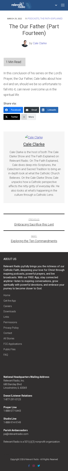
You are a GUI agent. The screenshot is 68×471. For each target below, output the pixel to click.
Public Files (9, 349)
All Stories (8, 338)
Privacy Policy (11, 327)
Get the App (9, 300)
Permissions (10, 322)
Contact (7, 333)
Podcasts (33, 18)
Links (6, 316)
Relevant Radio (32, 459)
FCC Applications (12, 343)
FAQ (5, 354)
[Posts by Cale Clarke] (25, 43)
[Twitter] (38, 465)
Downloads (9, 311)
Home (6, 295)
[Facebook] (29, 465)
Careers (7, 306)
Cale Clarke (40, 43)
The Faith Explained (51, 18)
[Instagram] (33, 465)
